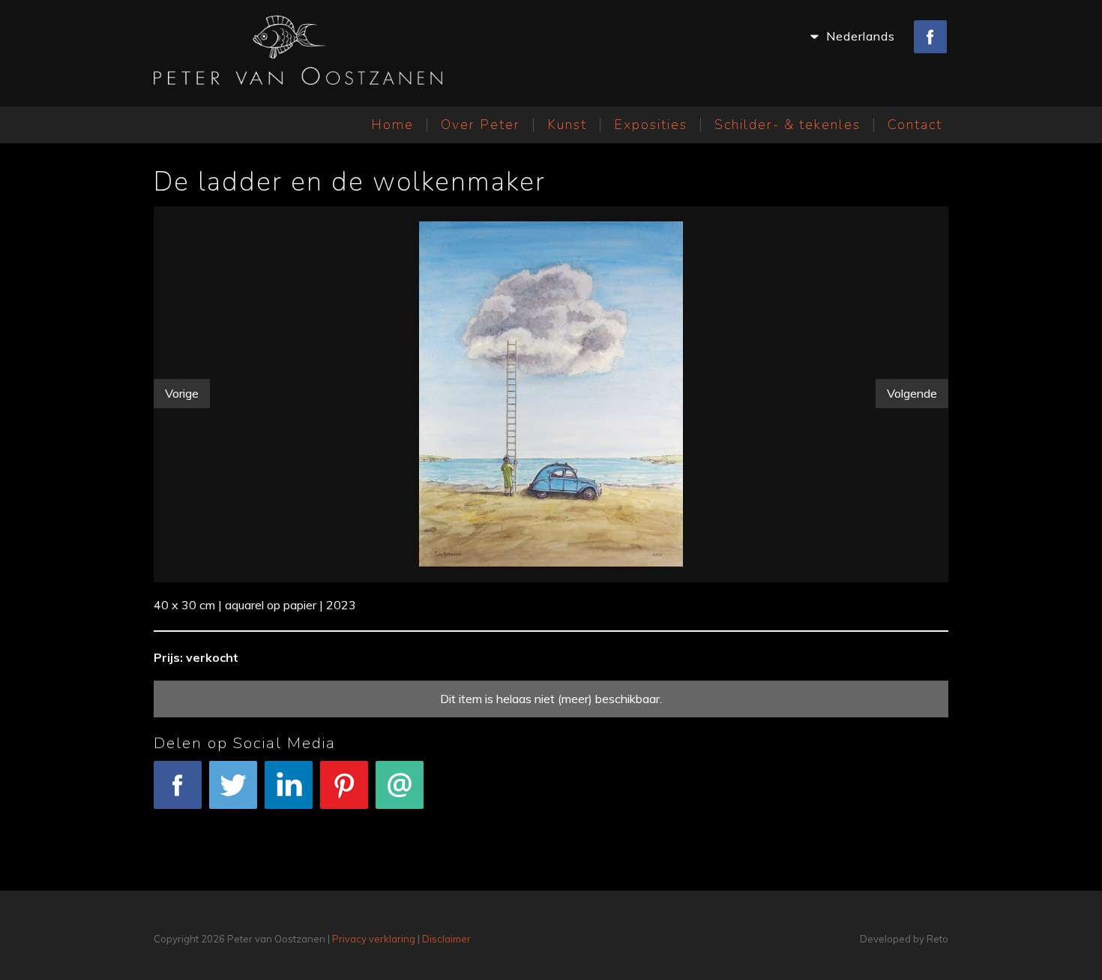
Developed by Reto (904, 939)
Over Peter (480, 125)
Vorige (182, 393)
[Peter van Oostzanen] (298, 53)
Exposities (650, 125)
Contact (915, 125)
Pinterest (344, 819)
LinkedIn (289, 819)
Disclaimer (446, 939)
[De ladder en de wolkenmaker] (551, 391)
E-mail (400, 819)
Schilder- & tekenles (787, 125)
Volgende (912, 393)
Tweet (233, 819)
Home (392, 125)
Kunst (567, 125)
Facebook (178, 819)
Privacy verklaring (373, 939)
